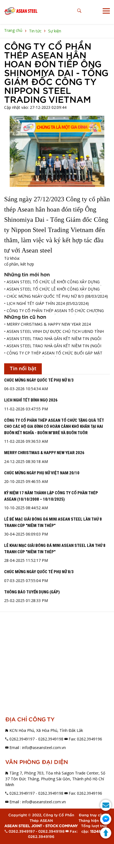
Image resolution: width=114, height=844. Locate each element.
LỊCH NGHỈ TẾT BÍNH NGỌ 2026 (31, 400)
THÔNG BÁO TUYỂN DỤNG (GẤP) (32, 592)
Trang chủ (13, 30)
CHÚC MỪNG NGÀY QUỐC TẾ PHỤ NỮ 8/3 (39, 380)
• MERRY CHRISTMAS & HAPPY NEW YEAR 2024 (47, 324)
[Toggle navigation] (106, 11)
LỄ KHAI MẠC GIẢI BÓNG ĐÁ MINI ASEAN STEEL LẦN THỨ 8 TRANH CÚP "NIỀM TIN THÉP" (54, 548)
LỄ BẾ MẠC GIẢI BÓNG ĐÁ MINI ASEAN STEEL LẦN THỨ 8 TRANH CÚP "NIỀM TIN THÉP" (53, 522)
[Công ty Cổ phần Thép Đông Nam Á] (20, 11)
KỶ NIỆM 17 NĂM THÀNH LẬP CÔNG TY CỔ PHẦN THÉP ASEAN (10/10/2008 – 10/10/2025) (51, 496)
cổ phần (11, 264)
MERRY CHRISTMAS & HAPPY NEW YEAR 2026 (44, 452)
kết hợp (27, 264)
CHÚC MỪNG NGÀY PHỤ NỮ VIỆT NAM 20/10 (41, 472)
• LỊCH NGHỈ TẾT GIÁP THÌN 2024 (34, 303)
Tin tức (35, 31)
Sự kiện (54, 31)
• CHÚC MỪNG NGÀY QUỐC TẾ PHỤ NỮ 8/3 (44, 296)
